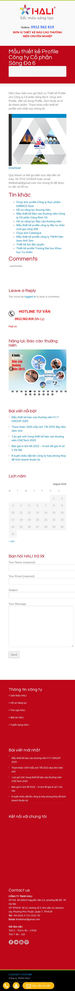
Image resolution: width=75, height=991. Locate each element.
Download (15, 167)
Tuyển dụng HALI (20, 725)
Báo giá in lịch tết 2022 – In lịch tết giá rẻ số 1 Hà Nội (38, 448)
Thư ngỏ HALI (18, 710)
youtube (21, 942)
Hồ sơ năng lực (19, 703)
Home (27, 69)
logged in (30, 296)
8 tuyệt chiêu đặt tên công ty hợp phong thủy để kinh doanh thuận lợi (39, 457)
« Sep (12, 541)
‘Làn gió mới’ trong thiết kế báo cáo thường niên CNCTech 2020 (38, 438)
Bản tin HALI (17, 717)
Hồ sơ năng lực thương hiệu (33, 209)
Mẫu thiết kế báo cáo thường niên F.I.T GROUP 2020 (35, 419)
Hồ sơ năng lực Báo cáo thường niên (38, 221)
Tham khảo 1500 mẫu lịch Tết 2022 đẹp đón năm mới (39, 428)
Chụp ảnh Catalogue (29, 232)
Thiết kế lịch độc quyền (30, 244)
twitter (16, 942)
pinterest (26, 942)
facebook (11, 942)
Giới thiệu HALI (19, 695)
